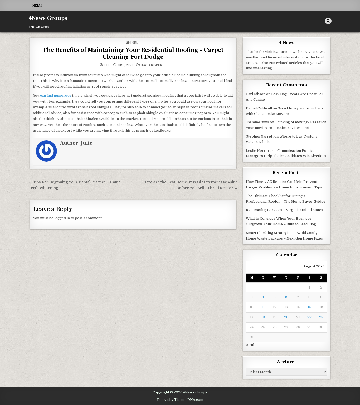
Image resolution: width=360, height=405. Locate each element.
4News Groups (47, 18)
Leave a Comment (152, 64)
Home (37, 5)
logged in (62, 218)
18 (263, 317)
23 (321, 317)
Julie (107, 64)
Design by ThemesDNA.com (180, 400)
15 (309, 307)
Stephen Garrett (260, 136)
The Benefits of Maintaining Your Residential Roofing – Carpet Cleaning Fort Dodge (133, 53)
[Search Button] (328, 21)
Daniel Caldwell (259, 108)
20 (286, 317)
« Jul (250, 345)
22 (309, 317)
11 (263, 307)
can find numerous (55, 95)
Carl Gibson (255, 94)
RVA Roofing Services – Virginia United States (284, 210)
